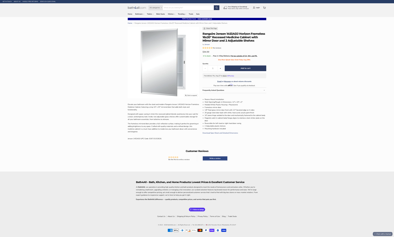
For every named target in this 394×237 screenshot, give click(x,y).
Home (130, 14)
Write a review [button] (215, 158)
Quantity (205, 64)
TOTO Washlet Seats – (197, 19)
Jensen (207, 44)
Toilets (149, 14)
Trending (181, 14)
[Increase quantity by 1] (220, 68)
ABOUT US (17, 1)
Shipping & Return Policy (186, 216)
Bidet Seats (160, 14)
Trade (191, 14)
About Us (171, 216)
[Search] (216, 7)
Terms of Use (215, 216)
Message (227, 81)
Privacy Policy (203, 216)
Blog (224, 216)
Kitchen (171, 14)
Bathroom (139, 14)
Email (219, 81)
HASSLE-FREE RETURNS (30, 1)
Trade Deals (232, 216)
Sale (197, 14)
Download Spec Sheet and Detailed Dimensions (220, 133)
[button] (208, 48)
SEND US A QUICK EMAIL (48, 1)
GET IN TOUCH (7, 1)
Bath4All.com (172, 225)
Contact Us (161, 216)
